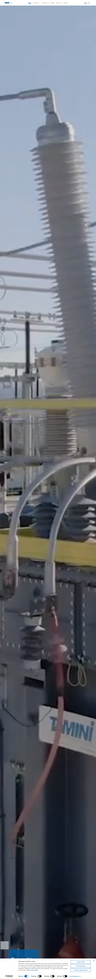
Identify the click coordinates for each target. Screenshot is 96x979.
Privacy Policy (34, 970)
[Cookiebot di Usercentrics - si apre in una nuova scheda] (9, 976)
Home (29, 3)
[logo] (8, 3)
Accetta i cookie (81, 962)
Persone (58, 3)
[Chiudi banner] (93, 960)
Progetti (52, 3)
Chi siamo (35, 3)
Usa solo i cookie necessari (80, 970)
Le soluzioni (44, 3)
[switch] (40, 976)
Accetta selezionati (80, 966)
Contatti (65, 3)
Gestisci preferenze (74, 976)
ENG (88, 3)
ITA (85, 3)
